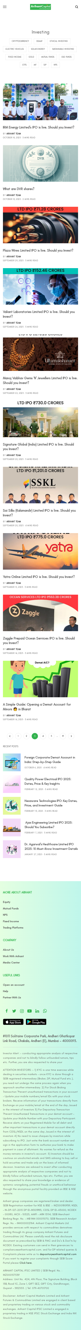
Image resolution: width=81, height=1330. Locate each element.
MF (35, 65)
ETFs (24, 65)
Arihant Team (13, 133)
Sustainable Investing (63, 49)
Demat (39, 41)
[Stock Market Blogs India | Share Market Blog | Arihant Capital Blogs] (40, 7)
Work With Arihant (13, 956)
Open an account (13, 985)
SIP (45, 65)
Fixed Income (14, 57)
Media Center (11, 962)
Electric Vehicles (15, 49)
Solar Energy (38, 49)
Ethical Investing (59, 41)
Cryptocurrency (20, 41)
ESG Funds (67, 57)
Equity (6, 902)
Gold (31, 57)
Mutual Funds (47, 57)
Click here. (25, 1262)
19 (63, 736)
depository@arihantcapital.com (58, 1254)
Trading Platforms (13, 927)
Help (5, 991)
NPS (55, 65)
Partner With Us (12, 997)
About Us (8, 949)
